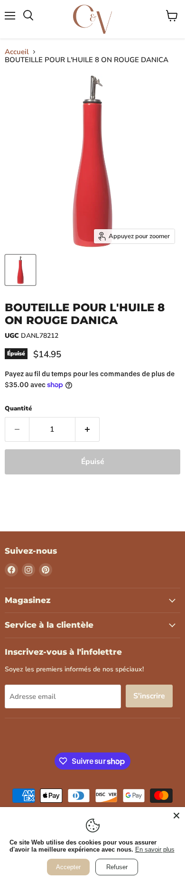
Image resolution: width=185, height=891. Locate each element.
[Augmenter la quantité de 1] (87, 429)
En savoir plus (155, 849)
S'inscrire (149, 696)
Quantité (18, 408)
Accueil (17, 52)
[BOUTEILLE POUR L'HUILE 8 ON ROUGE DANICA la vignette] (20, 270)
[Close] (176, 815)
